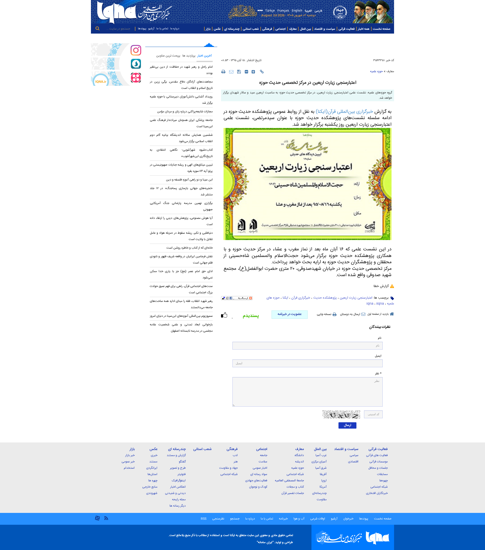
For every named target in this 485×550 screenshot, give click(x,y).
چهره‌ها (383, 480)
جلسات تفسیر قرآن (292, 493)
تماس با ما (162, 29)
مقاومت (322, 499)
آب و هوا (299, 518)
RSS (203, 518)
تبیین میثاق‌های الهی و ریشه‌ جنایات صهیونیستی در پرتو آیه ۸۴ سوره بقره (181, 168)
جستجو (234, 518)
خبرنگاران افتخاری (377, 493)
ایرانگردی (151, 467)
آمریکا (323, 486)
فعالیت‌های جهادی (256, 480)
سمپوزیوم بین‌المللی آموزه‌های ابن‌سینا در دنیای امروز (181, 316)
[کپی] (261, 71)
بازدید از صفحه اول (378, 314)
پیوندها (142, 29)
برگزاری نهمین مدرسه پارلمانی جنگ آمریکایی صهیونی (181, 206)
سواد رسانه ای (258, 474)
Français (283, 10)
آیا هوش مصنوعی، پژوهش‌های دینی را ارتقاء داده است (181, 221)
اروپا (324, 480)
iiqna (380, 303)
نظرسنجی (218, 518)
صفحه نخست (381, 29)
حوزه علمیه (376, 71)
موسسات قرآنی (378, 461)
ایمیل (378, 356)
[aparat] (97, 520)
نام (379, 338)
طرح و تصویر (178, 467)
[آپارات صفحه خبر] (116, 78)
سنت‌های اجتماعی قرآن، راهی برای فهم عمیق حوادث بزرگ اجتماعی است (181, 289)
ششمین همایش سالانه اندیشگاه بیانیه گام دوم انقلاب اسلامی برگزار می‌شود (181, 138)
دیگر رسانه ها (177, 505)
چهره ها (152, 480)
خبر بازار (130, 455)
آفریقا (323, 474)
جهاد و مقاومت (228, 467)
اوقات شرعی (317, 518)
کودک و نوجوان (258, 486)
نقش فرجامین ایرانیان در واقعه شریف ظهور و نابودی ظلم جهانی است (181, 259)
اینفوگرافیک (179, 480)
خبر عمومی (128, 461)
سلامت (263, 461)
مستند (153, 461)
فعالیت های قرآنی (377, 455)
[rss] (106, 517)
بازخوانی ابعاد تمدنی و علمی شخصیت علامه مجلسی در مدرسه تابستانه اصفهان (181, 327)
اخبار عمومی (260, 467)
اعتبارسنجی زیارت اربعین (356, 298)
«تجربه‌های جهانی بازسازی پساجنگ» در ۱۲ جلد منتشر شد (181, 191)
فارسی (318, 10)
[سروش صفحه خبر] (116, 63)
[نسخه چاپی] (223, 71)
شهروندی (151, 493)
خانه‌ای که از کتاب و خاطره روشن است (189, 247)
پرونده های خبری (382, 38)
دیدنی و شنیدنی (175, 493)
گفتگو (182, 461)
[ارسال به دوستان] (231, 71)
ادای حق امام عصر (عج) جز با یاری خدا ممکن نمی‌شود (181, 274)
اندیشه (299, 461)
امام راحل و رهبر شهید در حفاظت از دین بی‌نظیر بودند (181, 70)
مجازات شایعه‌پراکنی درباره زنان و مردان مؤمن (185, 111)
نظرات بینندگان (379, 327)
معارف (390, 71)
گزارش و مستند (176, 455)
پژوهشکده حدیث (325, 298)
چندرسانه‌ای (319, 493)
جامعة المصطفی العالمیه (289, 480)
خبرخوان (348, 518)
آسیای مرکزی (319, 461)
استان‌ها (152, 474)
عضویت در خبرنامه (289, 314)
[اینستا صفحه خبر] (116, 49)
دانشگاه (299, 455)
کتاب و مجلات (295, 486)
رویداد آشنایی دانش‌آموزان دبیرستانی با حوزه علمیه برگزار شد (181, 100)
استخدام (129, 467)
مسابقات (382, 474)
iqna (370, 303)
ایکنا (285, 298)
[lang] (259, 11)
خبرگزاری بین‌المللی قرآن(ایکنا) (344, 112)
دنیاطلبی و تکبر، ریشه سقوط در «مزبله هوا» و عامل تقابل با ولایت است (181, 236)
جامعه (263, 455)
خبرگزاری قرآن (300, 298)
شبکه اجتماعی (379, 486)
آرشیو (151, 29)
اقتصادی (353, 461)
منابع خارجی (149, 486)
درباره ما (174, 29)
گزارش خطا (381, 286)
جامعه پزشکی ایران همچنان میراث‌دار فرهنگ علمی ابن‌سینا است (181, 123)
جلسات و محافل (378, 467)
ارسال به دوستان (350, 314)
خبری (154, 455)
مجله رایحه (179, 499)
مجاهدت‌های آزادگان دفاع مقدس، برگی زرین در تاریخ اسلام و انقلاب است (181, 85)
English (297, 10)
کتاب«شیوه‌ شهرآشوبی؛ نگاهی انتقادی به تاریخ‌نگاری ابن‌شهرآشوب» (181, 153)
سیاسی (354, 455)
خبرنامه (283, 518)
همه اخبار (364, 29)
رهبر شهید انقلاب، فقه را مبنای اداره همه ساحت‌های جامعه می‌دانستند (181, 304)
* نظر (378, 374)
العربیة (308, 10)
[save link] (239, 71)
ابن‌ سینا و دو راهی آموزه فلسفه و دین (189, 179)
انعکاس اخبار (178, 486)
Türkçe (270, 10)
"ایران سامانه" (265, 542)
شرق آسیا (321, 467)
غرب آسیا (321, 455)
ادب (235, 455)
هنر (236, 461)
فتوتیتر (182, 474)
